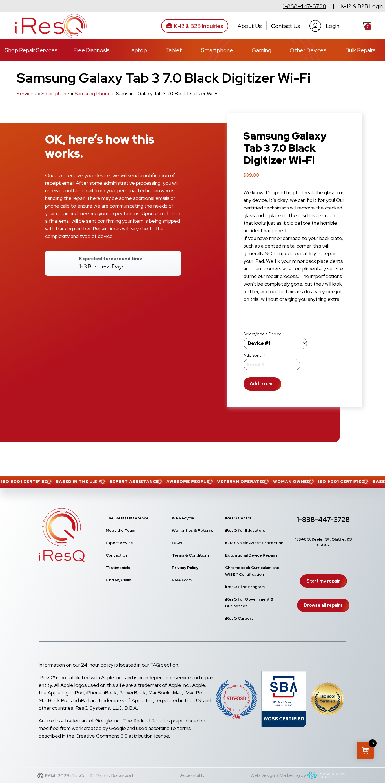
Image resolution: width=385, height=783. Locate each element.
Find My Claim (118, 580)
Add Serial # (255, 355)
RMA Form (182, 580)
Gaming (261, 50)
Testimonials (118, 567)
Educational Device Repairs (251, 555)
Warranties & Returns (192, 530)
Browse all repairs (323, 605)
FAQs (177, 542)
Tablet (173, 50)
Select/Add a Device (263, 333)
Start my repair (323, 581)
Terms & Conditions (191, 555)
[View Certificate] (328, 700)
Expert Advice (119, 542)
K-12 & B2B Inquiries (198, 26)
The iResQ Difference (127, 517)
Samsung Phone (93, 93)
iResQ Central (238, 517)
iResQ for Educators (245, 530)
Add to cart (262, 384)
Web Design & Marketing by (278, 775)
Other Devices (308, 50)
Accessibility (192, 775)
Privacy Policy (185, 567)
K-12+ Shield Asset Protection (254, 542)
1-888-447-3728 (304, 6)
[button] (365, 750)
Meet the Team (120, 530)
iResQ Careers (239, 618)
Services (26, 93)
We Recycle (183, 517)
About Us (250, 26)
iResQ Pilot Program (245, 586)
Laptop (137, 50)
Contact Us (285, 26)
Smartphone (217, 50)
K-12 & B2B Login (362, 6)
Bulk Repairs (360, 50)
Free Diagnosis (91, 50)
